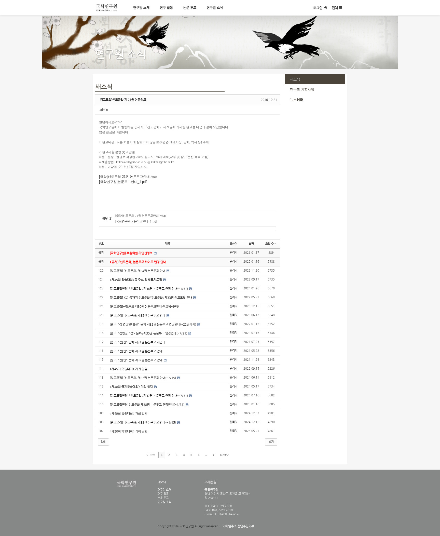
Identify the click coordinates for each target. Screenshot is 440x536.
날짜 (251, 243)
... (206, 455)
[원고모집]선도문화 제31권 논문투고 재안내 (137, 342)
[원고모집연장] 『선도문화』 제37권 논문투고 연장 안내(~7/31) (149, 395)
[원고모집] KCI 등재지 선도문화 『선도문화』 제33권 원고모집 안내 (151, 297)
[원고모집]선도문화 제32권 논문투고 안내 (136, 360)
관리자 (233, 252)
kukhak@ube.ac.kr (226, 514)
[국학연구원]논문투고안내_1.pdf (123, 182)
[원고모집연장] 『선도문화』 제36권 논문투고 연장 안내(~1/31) (149, 288)
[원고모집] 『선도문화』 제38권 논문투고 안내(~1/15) (143, 422)
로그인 (317, 8)
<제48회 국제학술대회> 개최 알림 (132, 386)
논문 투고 (189, 7)
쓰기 (271, 442)
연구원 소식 (215, 7)
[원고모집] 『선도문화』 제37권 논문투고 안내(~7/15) (143, 378)
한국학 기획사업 (302, 89)
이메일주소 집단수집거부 (238, 526)
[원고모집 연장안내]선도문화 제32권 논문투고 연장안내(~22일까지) (153, 324)
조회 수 (269, 243)
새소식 (295, 79)
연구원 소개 (141, 7)
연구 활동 (166, 7)
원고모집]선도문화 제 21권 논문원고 (123, 99)
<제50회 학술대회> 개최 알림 (128, 431)
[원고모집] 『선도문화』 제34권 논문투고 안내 (138, 271)
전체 (335, 8)
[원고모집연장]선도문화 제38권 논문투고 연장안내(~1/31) (147, 404)
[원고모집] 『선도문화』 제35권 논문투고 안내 (138, 315)
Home (162, 482)
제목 (167, 243)
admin (104, 109)
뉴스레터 (296, 100)
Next (223, 455)
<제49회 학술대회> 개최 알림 (128, 413)
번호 (101, 243)
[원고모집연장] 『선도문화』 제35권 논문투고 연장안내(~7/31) (149, 333)
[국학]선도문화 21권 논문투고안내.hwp (128, 177)
